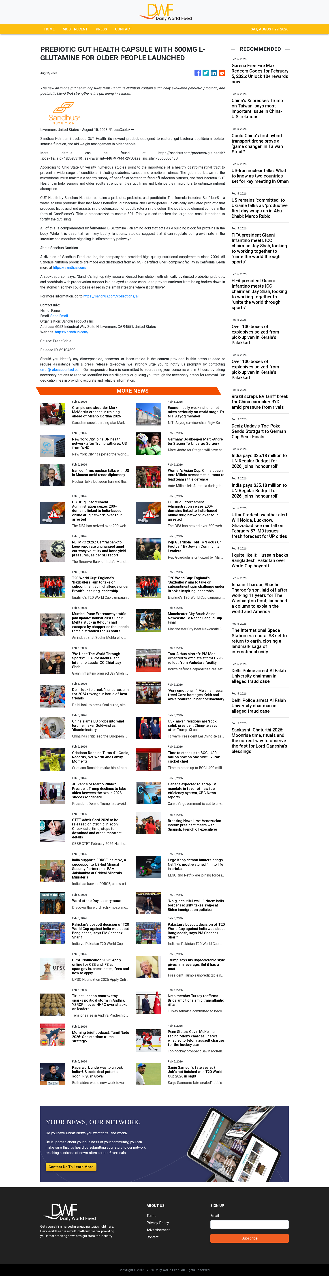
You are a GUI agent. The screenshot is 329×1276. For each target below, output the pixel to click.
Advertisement (158, 1230)
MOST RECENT (75, 29)
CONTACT (123, 29)
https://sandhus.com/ (70, 267)
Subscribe (250, 1238)
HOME (49, 29)
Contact (152, 1237)
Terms (151, 1216)
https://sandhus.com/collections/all (111, 296)
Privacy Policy (158, 1223)
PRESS (101, 29)
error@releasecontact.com (60, 370)
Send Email (59, 316)
